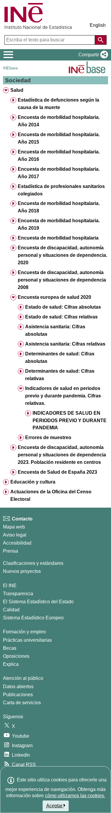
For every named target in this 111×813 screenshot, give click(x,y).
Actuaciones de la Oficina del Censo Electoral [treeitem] (50, 495)
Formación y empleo (24, 631)
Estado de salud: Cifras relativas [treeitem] (61, 316)
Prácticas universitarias (27, 640)
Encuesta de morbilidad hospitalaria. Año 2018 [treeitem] (59, 207)
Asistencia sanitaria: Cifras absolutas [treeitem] (55, 330)
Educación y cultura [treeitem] (32, 481)
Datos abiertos (18, 686)
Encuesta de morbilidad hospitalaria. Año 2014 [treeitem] (59, 121)
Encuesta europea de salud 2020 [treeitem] (54, 297)
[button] (92, 54)
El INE (10, 585)
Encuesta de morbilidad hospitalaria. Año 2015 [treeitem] (59, 138)
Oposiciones (16, 656)
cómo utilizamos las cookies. (75, 795)
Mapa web (14, 526)
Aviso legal (14, 534)
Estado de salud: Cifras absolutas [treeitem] (63, 307)
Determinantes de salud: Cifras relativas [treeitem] (59, 375)
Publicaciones (18, 694)
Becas (9, 648)
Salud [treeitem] (16, 90)
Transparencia (18, 593)
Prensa (10, 551)
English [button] (98, 25)
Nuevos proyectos (22, 571)
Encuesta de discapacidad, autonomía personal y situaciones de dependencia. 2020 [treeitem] (62, 255)
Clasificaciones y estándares (33, 563)
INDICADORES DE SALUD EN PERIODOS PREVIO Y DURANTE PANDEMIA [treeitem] (70, 420)
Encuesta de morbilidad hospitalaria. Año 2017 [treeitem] (59, 173)
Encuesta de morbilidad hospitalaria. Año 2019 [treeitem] (59, 224)
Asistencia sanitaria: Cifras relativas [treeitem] (65, 343)
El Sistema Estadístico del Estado (38, 601)
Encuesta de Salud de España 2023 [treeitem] (57, 472)
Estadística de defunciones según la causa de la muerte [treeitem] (58, 103)
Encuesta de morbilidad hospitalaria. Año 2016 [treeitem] (59, 155)
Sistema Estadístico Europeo (33, 617)
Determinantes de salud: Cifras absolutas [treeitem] (59, 357)
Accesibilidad (17, 542)
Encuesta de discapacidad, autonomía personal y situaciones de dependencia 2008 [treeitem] (62, 280)
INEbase (10, 68)
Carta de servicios (22, 702)
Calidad (11, 609)
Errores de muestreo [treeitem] (48, 437)
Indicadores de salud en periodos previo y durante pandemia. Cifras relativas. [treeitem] (63, 396)
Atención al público (23, 678)
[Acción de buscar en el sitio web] (101, 40)
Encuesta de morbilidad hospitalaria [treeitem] (58, 237)
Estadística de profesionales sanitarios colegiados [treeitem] (61, 190)
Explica (11, 664)
